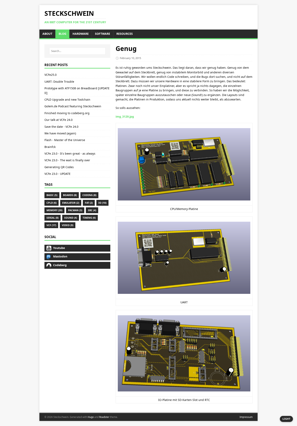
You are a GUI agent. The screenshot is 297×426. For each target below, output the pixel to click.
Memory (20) (54, 210)
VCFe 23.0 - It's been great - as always (69, 153)
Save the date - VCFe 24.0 (61, 127)
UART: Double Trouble (59, 81)
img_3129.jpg (125, 116)
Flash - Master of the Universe (64, 140)
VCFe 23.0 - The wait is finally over (67, 160)
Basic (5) (51, 195)
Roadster (104, 417)
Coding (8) (89, 195)
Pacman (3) (75, 210)
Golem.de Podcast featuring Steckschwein (72, 106)
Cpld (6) (51, 203)
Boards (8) (70, 195)
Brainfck (50, 147)
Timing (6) (89, 217)
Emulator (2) (70, 203)
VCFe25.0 (50, 75)
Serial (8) (52, 217)
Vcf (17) (51, 225)
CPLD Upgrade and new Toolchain (67, 99)
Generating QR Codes (59, 167)
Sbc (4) (92, 210)
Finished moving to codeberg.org (67, 113)
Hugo (91, 417)
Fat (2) (89, 203)
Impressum (246, 417)
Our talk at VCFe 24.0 (58, 120)
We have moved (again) (60, 133)
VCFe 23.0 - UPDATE (57, 174)
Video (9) (67, 225)
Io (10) (102, 203)
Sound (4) (70, 217)
